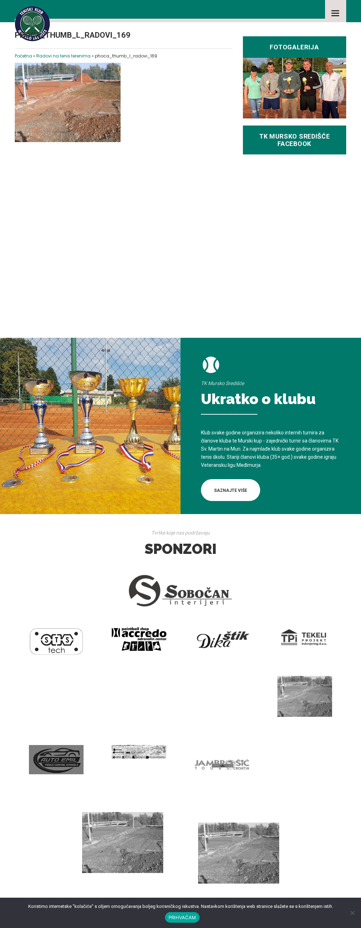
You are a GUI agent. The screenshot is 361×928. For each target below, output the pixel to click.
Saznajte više (230, 490)
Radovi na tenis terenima (63, 56)
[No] (352, 912)
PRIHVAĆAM (182, 917)
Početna (23, 56)
